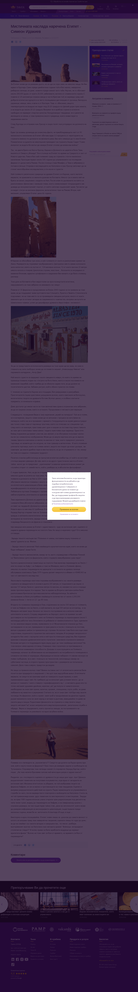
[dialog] (69, 496)
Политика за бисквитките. (63, 504)
